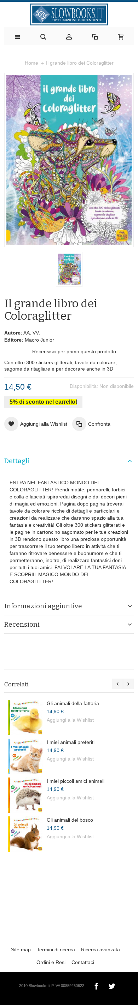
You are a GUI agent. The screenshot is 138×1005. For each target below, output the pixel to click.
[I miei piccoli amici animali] (25, 795)
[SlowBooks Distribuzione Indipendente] (69, 14)
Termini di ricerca (56, 949)
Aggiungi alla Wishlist (70, 720)
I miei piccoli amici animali (75, 781)
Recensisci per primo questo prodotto (74, 351)
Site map (21, 949)
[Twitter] (112, 985)
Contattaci (82, 962)
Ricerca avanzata (100, 949)
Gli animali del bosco (70, 820)
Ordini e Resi (50, 962)
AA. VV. (31, 333)
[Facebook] (97, 985)
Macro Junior (39, 340)
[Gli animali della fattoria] (25, 717)
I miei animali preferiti (70, 742)
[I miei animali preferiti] (25, 756)
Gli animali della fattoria (73, 703)
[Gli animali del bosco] (25, 834)
